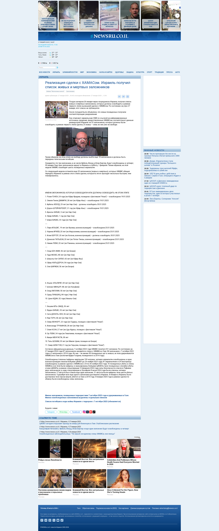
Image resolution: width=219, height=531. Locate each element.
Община (129, 72)
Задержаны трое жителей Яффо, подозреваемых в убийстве (161, 169)
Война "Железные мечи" (55, 91)
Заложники (70, 91)
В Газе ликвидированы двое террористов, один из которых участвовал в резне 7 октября (162, 193)
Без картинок (124, 508)
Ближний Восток (70, 72)
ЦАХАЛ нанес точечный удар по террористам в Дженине (160, 187)
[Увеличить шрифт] (123, 96)
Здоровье (119, 72)
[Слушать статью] (130, 96)
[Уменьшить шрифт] (119, 96)
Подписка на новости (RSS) (106, 508)
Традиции (159, 72)
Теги (78, 508)
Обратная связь (88, 508)
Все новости (44, 72)
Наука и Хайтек (105, 72)
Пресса (169, 72)
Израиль (56, 72)
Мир (82, 72)
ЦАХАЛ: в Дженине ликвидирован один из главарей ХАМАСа (161, 182)
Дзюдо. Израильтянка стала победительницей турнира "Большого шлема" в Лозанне (160, 163)
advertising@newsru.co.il (168, 508)
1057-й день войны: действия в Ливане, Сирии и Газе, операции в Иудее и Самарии (162, 176)
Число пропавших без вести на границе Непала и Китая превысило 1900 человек (161, 156)
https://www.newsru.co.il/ (50, 421)
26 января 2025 (75, 432)
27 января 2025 (75, 421)
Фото (177, 72)
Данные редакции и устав (140, 508)
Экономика (91, 72)
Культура (140, 72)
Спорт (149, 72)
